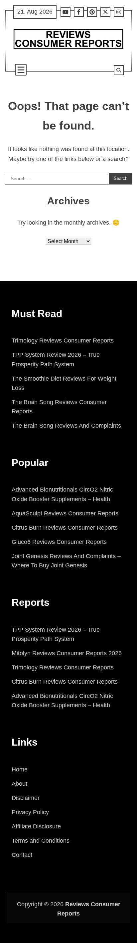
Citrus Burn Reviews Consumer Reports (65, 527)
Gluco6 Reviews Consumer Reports (59, 542)
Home (20, 769)
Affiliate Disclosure (36, 826)
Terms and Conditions (40, 840)
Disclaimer (26, 798)
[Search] (119, 70)
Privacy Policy (30, 812)
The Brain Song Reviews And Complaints (66, 425)
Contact (22, 855)
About (19, 783)
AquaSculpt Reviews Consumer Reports (65, 513)
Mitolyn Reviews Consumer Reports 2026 (67, 653)
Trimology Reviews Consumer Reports (63, 340)
